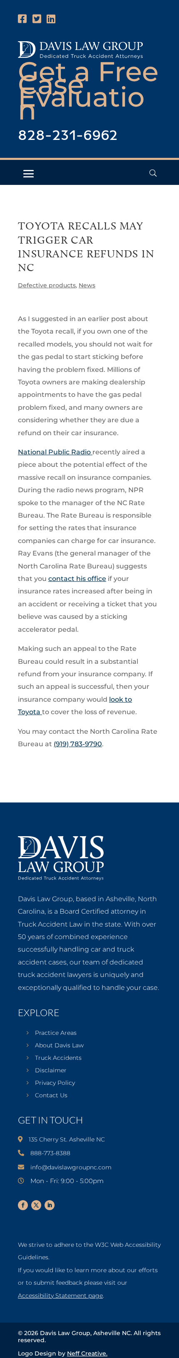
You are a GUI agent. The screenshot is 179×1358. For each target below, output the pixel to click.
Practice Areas (56, 1033)
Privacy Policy (55, 1083)
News (87, 285)
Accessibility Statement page (60, 1295)
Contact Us (51, 1095)
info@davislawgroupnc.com (71, 1167)
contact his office (77, 579)
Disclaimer (51, 1070)
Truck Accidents (58, 1058)
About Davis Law (59, 1045)
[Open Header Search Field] (153, 173)
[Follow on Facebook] (23, 1205)
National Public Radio (55, 452)
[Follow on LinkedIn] (50, 1205)
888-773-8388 (50, 1153)
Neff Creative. (87, 1353)
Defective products (47, 285)
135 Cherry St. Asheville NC (67, 1139)
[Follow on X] (36, 1205)
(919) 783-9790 (78, 744)
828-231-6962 (68, 136)
